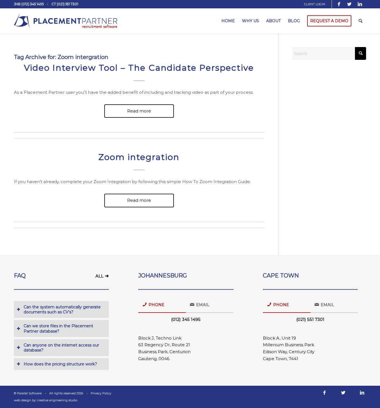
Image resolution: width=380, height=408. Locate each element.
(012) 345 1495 (186, 319)
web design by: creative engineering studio (45, 400)
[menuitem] (316, 4)
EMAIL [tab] (202, 304)
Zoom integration (138, 157)
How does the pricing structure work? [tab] (60, 364)
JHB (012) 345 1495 (29, 4)
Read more (139, 111)
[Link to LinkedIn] (360, 4)
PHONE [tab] (156, 304)
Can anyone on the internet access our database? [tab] (61, 348)
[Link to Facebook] (339, 4)
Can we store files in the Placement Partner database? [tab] (58, 328)
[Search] (360, 20)
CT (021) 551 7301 (64, 4)
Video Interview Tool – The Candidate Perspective (139, 68)
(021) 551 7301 (310, 319)
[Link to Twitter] (349, 4)
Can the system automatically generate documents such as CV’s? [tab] (62, 309)
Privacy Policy (101, 393)
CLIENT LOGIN (314, 4)
